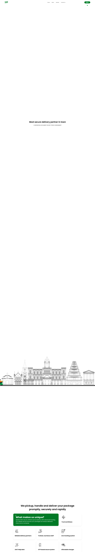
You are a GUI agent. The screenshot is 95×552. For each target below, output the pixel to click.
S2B (87, 2)
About (53, 2)
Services (57, 2)
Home (49, 2)
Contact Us (63, 2)
